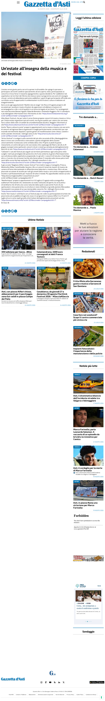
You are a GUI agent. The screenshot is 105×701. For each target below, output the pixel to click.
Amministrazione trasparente (46, 694)
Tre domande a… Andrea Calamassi (85, 148)
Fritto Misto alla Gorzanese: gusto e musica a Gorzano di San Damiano (87, 283)
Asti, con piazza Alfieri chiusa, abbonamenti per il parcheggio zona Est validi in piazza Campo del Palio (17, 295)
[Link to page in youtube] (50, 682)
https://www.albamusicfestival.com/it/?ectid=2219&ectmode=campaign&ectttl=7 (35, 125)
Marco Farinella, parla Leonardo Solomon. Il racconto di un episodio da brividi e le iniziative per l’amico (86, 434)
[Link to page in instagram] (41, 682)
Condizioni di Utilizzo (91, 694)
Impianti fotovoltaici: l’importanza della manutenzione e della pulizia (87, 351)
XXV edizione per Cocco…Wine (17, 251)
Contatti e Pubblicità (21, 694)
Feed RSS (11, 694)
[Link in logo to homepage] (18, 679)
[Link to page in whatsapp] (12, 83)
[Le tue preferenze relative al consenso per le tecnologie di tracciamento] (101, 697)
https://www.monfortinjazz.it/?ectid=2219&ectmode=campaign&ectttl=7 (29, 191)
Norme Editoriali (60, 694)
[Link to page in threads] (15, 83)
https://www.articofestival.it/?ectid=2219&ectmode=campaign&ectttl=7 (40, 149)
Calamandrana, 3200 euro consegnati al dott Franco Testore (50, 254)
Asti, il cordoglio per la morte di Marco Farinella (87, 469)
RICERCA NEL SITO (77, 2)
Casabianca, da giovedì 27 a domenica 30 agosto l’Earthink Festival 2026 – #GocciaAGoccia (53, 294)
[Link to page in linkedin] (9, 83)
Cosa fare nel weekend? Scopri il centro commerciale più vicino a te (87, 317)
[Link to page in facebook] (2, 83)
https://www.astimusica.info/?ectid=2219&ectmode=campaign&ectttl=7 (29, 200)
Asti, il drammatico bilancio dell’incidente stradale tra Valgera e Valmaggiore (87, 398)
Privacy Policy (70, 694)
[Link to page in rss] (55, 682)
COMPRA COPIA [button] (88, 78)
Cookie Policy (79, 694)
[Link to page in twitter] (6, 83)
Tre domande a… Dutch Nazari (88, 178)
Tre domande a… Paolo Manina (84, 208)
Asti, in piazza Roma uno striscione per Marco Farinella (85, 505)
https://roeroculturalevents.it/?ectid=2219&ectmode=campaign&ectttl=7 (31, 135)
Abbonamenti (32, 694)
